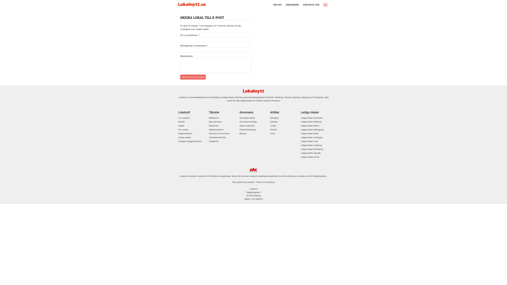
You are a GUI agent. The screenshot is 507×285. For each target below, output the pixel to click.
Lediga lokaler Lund (309, 141)
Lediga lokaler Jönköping (312, 137)
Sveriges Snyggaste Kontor (190, 141)
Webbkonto (214, 118)
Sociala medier (184, 137)
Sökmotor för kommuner (219, 133)
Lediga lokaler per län (310, 157)
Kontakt (181, 122)
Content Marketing (248, 130)
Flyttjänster (214, 141)
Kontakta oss (311, 4)
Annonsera (246, 112)
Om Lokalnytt (184, 118)
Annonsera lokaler (247, 118)
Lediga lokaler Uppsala (311, 153)
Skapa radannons (247, 126)
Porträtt (273, 130)
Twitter (259, 182)
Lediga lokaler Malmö (310, 126)
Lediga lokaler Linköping (311, 145)
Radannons (214, 126)
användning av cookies (295, 176)
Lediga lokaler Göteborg (311, 122)
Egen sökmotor (215, 122)
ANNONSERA (292, 4)
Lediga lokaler (310, 112)
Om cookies (183, 130)
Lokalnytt (184, 112)
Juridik (273, 126)
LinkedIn (250, 182)
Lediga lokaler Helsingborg (312, 130)
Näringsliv (274, 118)
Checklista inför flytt (217, 137)
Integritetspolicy (185, 133)
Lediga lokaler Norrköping (312, 149)
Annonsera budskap (248, 122)
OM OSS (277, 4)
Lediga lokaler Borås (309, 133)
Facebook (270, 182)
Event (272, 133)
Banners (243, 133)
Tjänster (214, 112)
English (181, 126)
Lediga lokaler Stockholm (312, 118)
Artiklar (274, 112)
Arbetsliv (274, 122)
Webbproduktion (216, 130)
